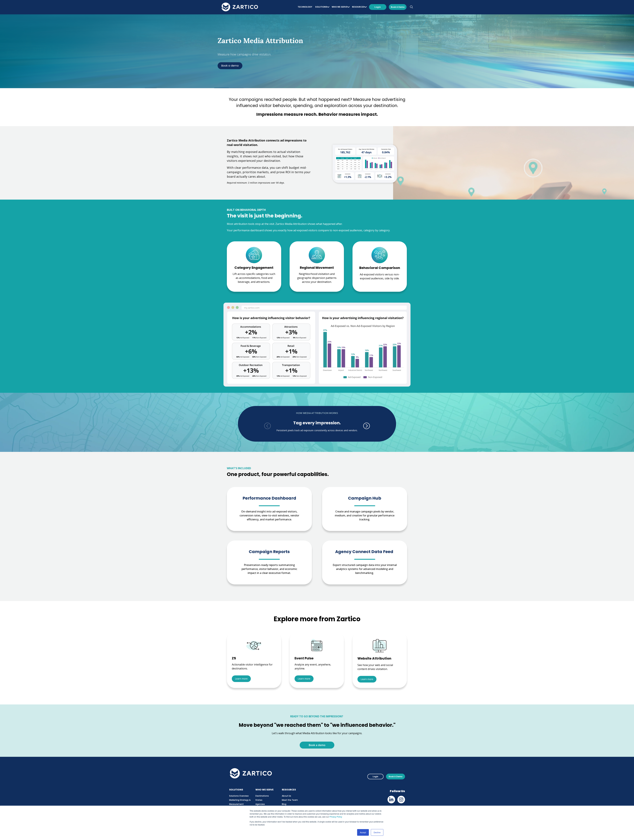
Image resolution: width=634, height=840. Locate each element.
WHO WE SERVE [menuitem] (339, 6)
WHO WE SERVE (264, 789)
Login (377, 7)
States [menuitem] (258, 800)
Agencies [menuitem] (260, 804)
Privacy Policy (336, 816)
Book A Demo (395, 776)
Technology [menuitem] (305, 6)
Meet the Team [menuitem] (290, 800)
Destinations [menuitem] (262, 795)
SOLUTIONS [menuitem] (321, 6)
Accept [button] (363, 832)
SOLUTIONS (236, 789)
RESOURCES (289, 789)
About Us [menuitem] (286, 795)
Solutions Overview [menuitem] (239, 795)
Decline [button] (377, 832)
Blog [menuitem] (284, 804)
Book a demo (398, 7)
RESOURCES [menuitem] (358, 6)
